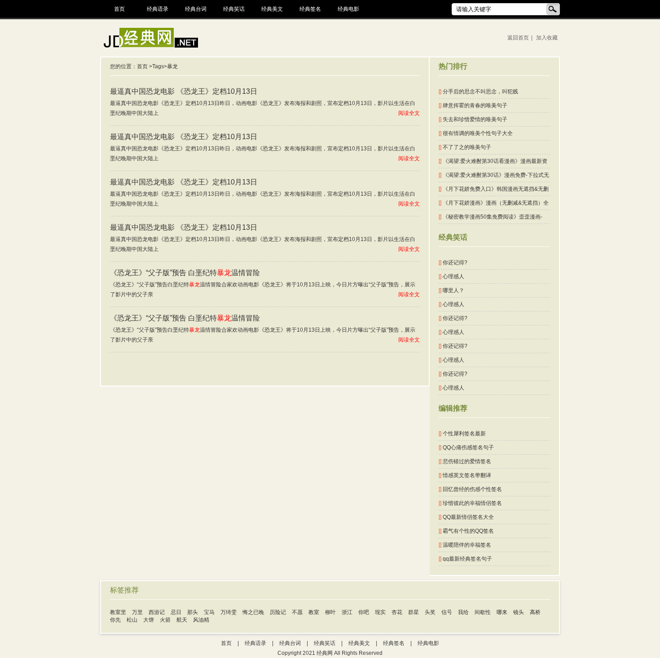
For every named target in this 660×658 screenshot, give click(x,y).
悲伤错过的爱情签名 (465, 461)
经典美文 (272, 9)
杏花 (397, 612)
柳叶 (330, 612)
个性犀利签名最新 (462, 433)
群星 (413, 612)
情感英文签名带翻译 (465, 475)
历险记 (278, 612)
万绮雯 (228, 612)
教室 (313, 612)
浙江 (347, 612)
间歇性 (483, 612)
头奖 (430, 612)
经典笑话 (234, 9)
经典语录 (157, 9)
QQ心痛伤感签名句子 (466, 447)
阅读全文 (409, 113)
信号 (446, 612)
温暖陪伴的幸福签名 (465, 545)
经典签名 (310, 9)
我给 (463, 612)
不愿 (297, 612)
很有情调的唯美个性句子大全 (476, 133)
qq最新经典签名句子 (465, 559)
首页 (119, 9)
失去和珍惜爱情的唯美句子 (473, 119)
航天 (181, 620)
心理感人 (451, 276)
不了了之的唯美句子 (465, 147)
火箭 (165, 620)
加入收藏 (547, 38)
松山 (132, 620)
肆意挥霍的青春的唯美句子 (473, 105)
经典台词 (196, 9)
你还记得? (453, 262)
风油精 (201, 620)
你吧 (363, 612)
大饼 (148, 620)
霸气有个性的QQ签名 (466, 531)
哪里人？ (451, 290)
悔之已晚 (253, 612)
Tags (158, 66)
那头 (192, 612)
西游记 (157, 612)
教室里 (118, 612)
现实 (380, 612)
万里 (137, 612)
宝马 (209, 612)
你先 (115, 620)
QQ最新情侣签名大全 (466, 517)
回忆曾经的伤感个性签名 (470, 489)
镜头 (518, 612)
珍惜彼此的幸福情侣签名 (470, 503)
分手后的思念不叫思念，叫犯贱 (478, 91)
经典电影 (348, 9)
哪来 (502, 612)
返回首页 (518, 38)
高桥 (535, 612)
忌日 (176, 612)
